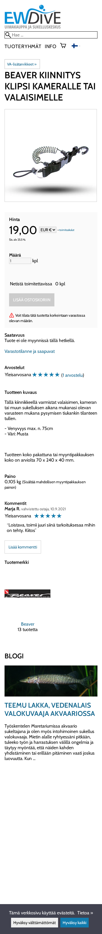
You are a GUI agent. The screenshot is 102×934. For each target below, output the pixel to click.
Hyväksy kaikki (74, 922)
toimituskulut (66, 230)
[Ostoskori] (65, 46)
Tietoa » (85, 912)
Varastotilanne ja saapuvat (30, 351)
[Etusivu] (33, 28)
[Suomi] (76, 46)
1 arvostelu (73, 375)
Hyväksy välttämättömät (34, 922)
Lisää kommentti (22, 547)
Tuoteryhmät (23, 46)
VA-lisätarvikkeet (22, 64)
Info (51, 46)
